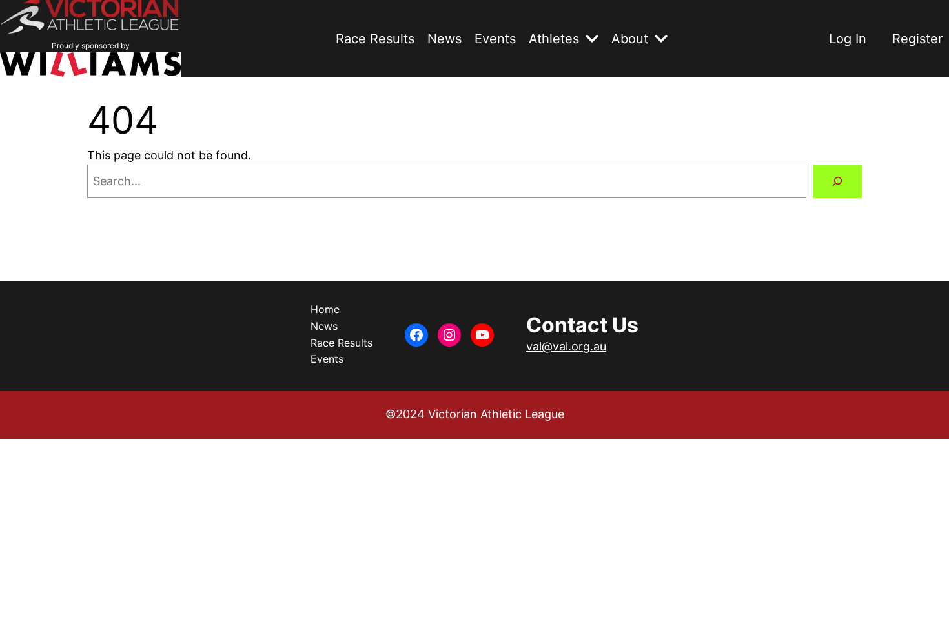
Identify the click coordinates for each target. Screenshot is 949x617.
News (444, 38)
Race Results (375, 38)
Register (917, 38)
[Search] (837, 181)
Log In (847, 38)
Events (495, 38)
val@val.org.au (566, 346)
